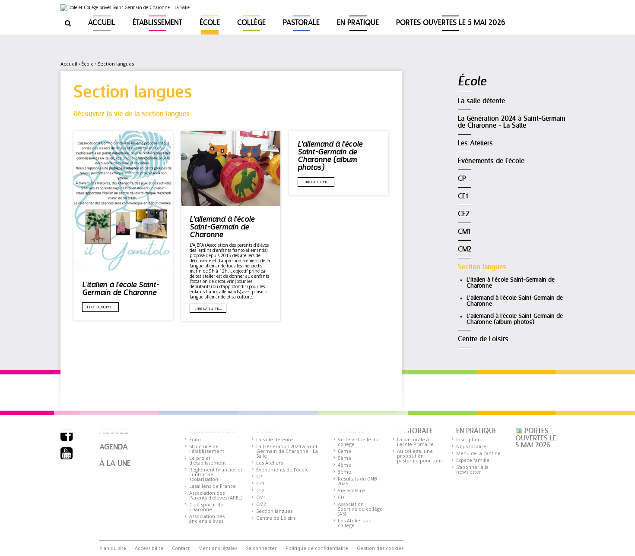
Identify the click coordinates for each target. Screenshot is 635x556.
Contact (181, 548)
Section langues (116, 63)
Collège (251, 23)
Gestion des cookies (380, 548)
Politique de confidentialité (317, 548)
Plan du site (112, 548)
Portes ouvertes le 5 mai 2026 (450, 23)
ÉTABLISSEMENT (157, 23)
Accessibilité (149, 548)
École (210, 23)
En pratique (358, 23)
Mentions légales (217, 548)
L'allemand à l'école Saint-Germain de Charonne (222, 227)
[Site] (125, 8)
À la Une (115, 463)
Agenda (113, 447)
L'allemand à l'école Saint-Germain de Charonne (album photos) (330, 156)
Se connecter (261, 548)
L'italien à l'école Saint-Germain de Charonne (120, 289)
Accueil (101, 23)
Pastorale (301, 23)
